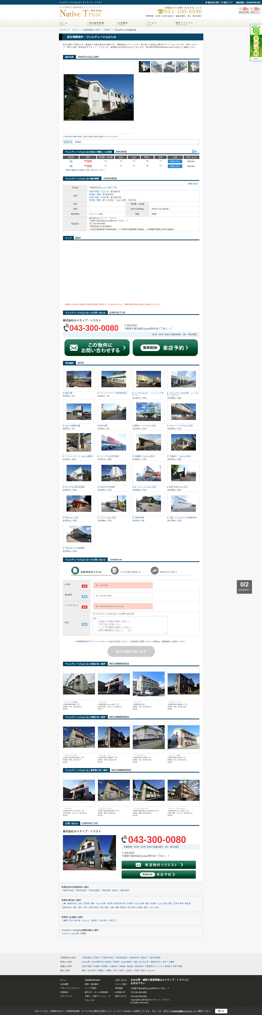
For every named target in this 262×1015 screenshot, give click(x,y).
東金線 (130, 966)
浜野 (121, 970)
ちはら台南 (162, 903)
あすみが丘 (144, 962)
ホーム (63, 980)
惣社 (80, 907)
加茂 (146, 907)
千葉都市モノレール (154, 966)
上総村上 (94, 920)
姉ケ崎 (77, 920)
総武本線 (139, 966)
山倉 (112, 907)
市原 (102, 907)
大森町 (171, 962)
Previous (66, 96)
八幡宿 (65, 920)
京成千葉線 (177, 966)
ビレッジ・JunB (174, 755)
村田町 (116, 962)
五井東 (130, 903)
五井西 (86, 903)
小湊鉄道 (113, 966)
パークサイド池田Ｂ (71, 702)
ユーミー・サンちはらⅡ (177, 808)
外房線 (92, 194)
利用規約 (81, 641)
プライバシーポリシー (99, 641)
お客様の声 (120, 992)
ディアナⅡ (138, 702)
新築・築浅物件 (92, 984)
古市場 (110, 903)
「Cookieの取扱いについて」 (182, 1011)
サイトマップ (66, 996)
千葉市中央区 (68, 890)
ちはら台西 (106, 187)
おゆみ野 (105, 197)
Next (132, 96)
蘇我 (143, 970)
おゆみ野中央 (97, 962)
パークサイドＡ (139, 755)
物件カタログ (121, 996)
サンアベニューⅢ (70, 755)
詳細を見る (175, 161)
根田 (147, 903)
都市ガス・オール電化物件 (96, 992)
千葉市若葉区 (94, 890)
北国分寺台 (67, 907)
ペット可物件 (91, 988)
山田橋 (139, 907)
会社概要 (64, 984)
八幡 (64, 903)
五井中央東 (178, 903)
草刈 (85, 907)
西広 (170, 903)
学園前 (83, 933)
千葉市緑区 (106, 890)
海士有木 (103, 920)
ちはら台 (105, 191)
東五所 (188, 903)
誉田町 (108, 962)
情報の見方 (193, 183)
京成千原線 (94, 191)
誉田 (137, 970)
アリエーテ (103, 702)
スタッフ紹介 (121, 984)
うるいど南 (154, 907)
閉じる (221, 1011)
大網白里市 (124, 890)
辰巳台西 (131, 907)
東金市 (115, 890)
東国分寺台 (72, 903)
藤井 (107, 907)
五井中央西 (93, 907)
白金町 (153, 903)
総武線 (167, 966)
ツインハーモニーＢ (141, 808)
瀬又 (75, 907)
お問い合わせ (121, 980)
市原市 (98, 187)
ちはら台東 (139, 903)
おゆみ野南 (126, 962)
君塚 (92, 903)
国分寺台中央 (120, 903)
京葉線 (122, 966)
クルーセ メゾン (175, 702)
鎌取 (99, 194)
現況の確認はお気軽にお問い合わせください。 (86, 170)
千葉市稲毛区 (81, 890)
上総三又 (113, 920)
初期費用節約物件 (93, 980)
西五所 (123, 907)
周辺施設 (119, 988)
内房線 (104, 966)
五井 (80, 903)
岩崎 (117, 907)
